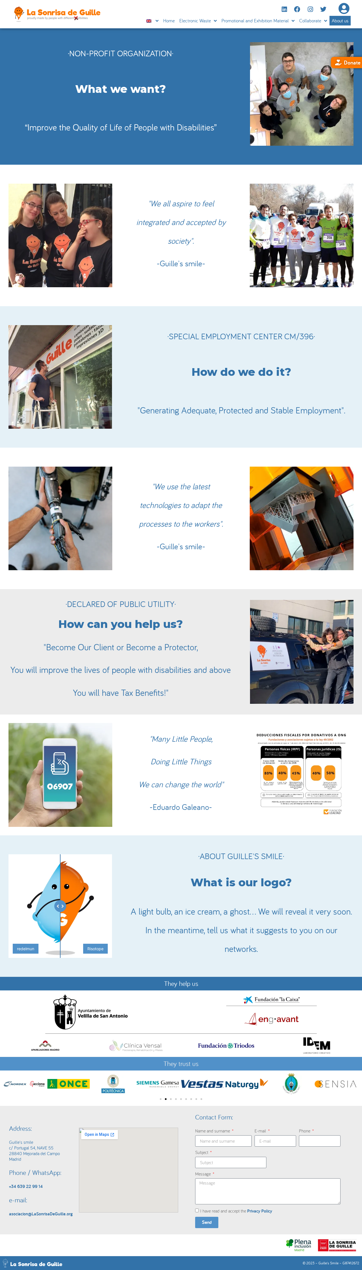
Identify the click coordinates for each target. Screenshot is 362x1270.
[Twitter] (323, 9)
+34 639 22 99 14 (26, 1186)
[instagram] (310, 9)
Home (169, 21)
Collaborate (310, 21)
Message (203, 1174)
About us (340, 21)
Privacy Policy (259, 1211)
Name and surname (213, 1131)
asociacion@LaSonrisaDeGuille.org (41, 1214)
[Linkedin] (284, 9)
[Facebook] (297, 9)
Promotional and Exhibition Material (255, 21)
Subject (202, 1152)
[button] (9, 1083)
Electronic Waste (195, 21)
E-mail (261, 1131)
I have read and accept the (236, 1211)
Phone (305, 1131)
